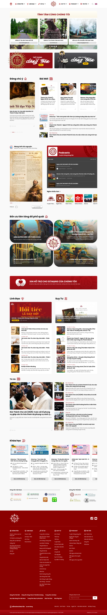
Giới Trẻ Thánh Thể (44, 560)
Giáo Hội (56, 606)
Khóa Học (86, 544)
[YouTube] (95, 518)
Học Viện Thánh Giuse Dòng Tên (45, 585)
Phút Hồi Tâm (28, 541)
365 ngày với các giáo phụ (74, 556)
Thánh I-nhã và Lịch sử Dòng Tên (15, 534)
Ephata (71, 551)
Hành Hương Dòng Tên (45, 574)
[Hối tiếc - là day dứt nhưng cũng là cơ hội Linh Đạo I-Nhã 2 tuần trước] (31, 312)
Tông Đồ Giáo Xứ (44, 545)
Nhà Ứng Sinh (58, 598)
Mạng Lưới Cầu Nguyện (45, 548)
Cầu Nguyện (57, 554)
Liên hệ (41, 64)
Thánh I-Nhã (28, 534)
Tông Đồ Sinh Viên (44, 557)
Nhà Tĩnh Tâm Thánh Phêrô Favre (45, 537)
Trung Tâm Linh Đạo (44, 534)
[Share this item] (34, 126)
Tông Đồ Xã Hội (43, 551)
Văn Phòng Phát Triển (45, 576)
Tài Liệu (68, 606)
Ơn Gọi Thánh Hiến (59, 544)
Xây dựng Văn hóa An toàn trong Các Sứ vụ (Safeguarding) (15, 547)
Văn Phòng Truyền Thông (46, 579)
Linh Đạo (15, 298)
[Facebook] (91, 518)
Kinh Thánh (57, 534)
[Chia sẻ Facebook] (16, 207)
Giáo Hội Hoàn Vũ (88, 536)
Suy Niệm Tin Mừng (59, 559)
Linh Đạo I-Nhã (28, 536)
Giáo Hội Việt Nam (88, 539)
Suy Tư (59, 298)
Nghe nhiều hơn (53, 191)
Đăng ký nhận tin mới (74, 594)
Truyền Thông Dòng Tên (75, 534)
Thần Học (56, 536)
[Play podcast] (57, 168)
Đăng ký (85, 63)
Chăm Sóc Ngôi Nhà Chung (45, 565)
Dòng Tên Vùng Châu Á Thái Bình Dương (32, 595)
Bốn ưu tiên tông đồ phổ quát (27, 216)
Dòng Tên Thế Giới (15, 595)
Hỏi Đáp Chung (91, 606)
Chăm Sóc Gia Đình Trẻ (45, 562)
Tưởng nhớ (12, 543)
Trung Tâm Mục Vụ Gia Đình (35, 598)
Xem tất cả (93, 159)
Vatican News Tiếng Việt (75, 543)
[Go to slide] (49, 46)
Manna (71, 545)
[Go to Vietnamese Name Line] (16, 494)
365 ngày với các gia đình (75, 560)
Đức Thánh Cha (88, 534)
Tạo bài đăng (29, 606)
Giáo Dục (42, 571)
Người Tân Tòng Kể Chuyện (73, 537)
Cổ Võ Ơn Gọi (43, 569)
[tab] (11, 132)
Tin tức (13, 379)
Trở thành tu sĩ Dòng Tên (16, 538)
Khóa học (15, 440)
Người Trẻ (73, 606)
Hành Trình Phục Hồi (74, 540)
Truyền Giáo (57, 541)
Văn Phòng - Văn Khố (45, 581)
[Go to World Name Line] (75, 494)
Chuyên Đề (57, 552)
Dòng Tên (12, 553)
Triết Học (56, 539)
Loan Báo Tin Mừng (44, 543)
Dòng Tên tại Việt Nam (15, 540)
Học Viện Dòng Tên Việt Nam (18, 598)
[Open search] (92, 4)
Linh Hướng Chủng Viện (45, 540)
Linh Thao (27, 539)
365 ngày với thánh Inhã (75, 553)
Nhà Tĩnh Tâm (48, 598)
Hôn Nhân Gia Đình (59, 547)
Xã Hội (56, 549)
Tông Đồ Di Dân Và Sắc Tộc (45, 554)
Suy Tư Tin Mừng (58, 557)
